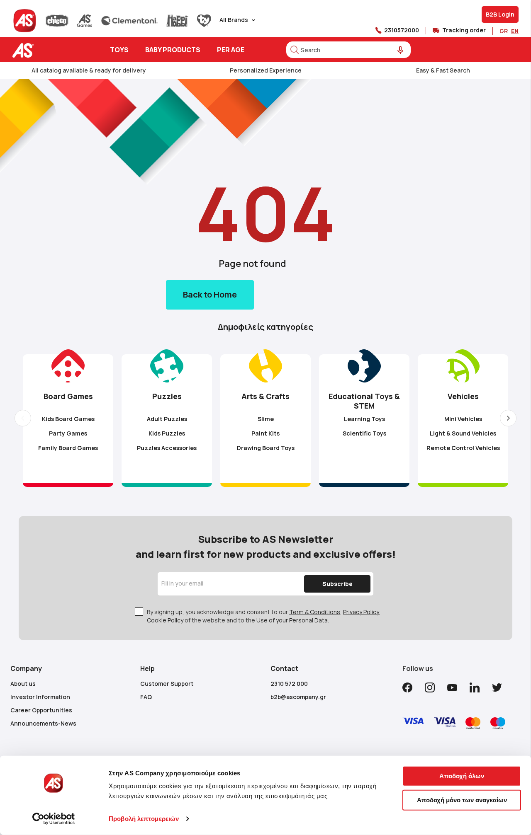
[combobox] (348, 49)
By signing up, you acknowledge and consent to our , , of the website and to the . (263, 616)
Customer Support (166, 683)
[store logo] (48, 50)
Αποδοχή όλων (461, 775)
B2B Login (500, 14)
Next (508, 418)
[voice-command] (400, 50)
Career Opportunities (41, 710)
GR (503, 31)
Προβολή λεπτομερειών (144, 818)
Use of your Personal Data (292, 620)
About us (23, 683)
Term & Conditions (314, 612)
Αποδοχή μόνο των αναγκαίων (462, 799)
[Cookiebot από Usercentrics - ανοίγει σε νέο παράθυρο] (53, 819)
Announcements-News (43, 723)
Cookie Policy (165, 620)
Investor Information (40, 697)
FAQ (146, 697)
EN (515, 31)
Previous (23, 418)
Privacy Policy (361, 612)
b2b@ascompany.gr (298, 697)
